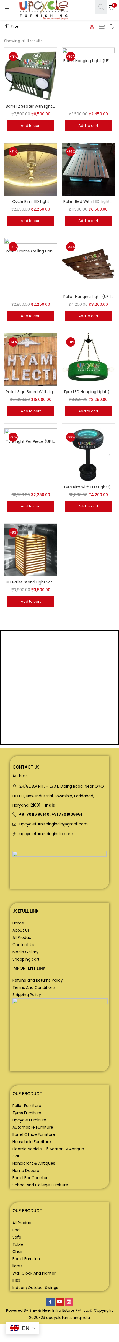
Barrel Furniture (27, 1259)
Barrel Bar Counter (30, 1178)
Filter (15, 26)
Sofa (16, 1237)
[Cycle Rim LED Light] (30, 169)
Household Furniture (31, 1141)
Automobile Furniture (32, 1127)
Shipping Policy (26, 994)
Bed (16, 1230)
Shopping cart (26, 959)
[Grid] (92, 26)
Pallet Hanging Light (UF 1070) (88, 296)
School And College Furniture (40, 1185)
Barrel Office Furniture (33, 1134)
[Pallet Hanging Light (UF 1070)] (88, 264)
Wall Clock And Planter (34, 1273)
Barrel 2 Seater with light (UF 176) (31, 106)
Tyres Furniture (26, 1113)
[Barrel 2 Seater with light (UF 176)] (30, 74)
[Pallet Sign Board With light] (30, 359)
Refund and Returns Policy (37, 980)
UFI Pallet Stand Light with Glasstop (31, 582)
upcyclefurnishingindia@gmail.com (53, 824)
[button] (111, 7)
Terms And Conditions (33, 987)
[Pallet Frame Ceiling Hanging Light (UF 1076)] (30, 264)
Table (17, 1244)
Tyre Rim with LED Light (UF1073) (88, 486)
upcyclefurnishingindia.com (46, 833)
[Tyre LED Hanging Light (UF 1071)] (88, 359)
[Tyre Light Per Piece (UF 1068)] (30, 454)
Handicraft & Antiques (33, 1163)
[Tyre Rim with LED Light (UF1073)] (88, 454)
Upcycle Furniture (29, 1120)
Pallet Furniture (26, 1105)
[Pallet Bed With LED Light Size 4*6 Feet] (88, 169)
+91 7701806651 (66, 814)
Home (18, 923)
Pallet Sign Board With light (31, 391)
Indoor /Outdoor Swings (35, 1287)
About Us (21, 930)
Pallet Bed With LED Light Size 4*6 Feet (88, 201)
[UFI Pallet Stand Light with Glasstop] (30, 549)
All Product (22, 937)
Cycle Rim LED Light (30, 201)
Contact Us (23, 944)
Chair (17, 1251)
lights (17, 1266)
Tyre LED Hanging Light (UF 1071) (88, 391)
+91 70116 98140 (34, 814)
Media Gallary (25, 952)
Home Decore (25, 1170)
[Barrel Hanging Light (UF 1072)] (88, 74)
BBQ (16, 1280)
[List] (102, 26)
